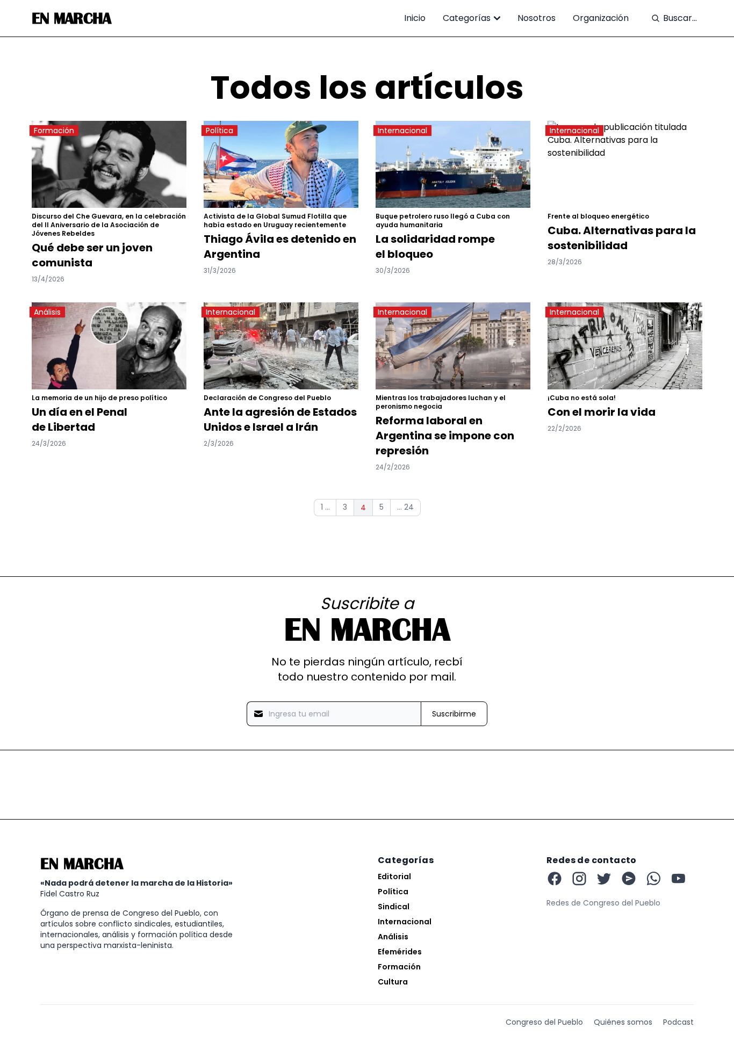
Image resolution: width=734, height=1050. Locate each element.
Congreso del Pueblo (544, 1022)
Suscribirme (454, 713)
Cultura (393, 981)
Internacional (404, 921)
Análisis (393, 936)
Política (393, 891)
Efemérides (400, 951)
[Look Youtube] (629, 879)
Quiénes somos (623, 1022)
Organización (601, 18)
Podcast (678, 1022)
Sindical (393, 906)
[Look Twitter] (604, 879)
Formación (399, 966)
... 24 (405, 507)
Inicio (415, 18)
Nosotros (536, 18)
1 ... (325, 507)
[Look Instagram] (579, 879)
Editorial (394, 876)
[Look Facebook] (554, 879)
